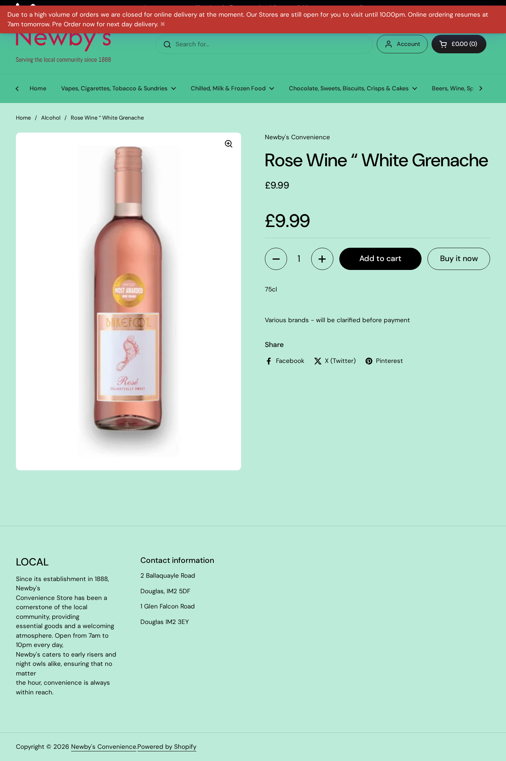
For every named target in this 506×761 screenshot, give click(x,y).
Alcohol (50, 117)
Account (408, 44)
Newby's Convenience (103, 746)
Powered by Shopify (166, 746)
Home (23, 117)
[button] (276, 259)
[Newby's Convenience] (63, 44)
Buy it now (459, 258)
